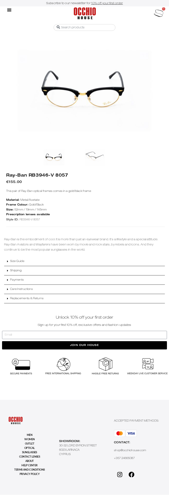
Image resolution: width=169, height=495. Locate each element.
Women (29, 439)
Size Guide (17, 261)
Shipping (15, 270)
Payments (17, 280)
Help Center (29, 465)
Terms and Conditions (29, 469)
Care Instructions (21, 289)
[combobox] (84, 27)
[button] (9, 9)
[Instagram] (120, 474)
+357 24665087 (124, 458)
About (29, 461)
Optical (29, 448)
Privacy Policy (30, 474)
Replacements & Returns (27, 298)
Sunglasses (29, 452)
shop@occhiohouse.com (130, 450)
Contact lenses (29, 456)
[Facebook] (131, 474)
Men (29, 434)
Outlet (29, 443)
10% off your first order (107, 3)
